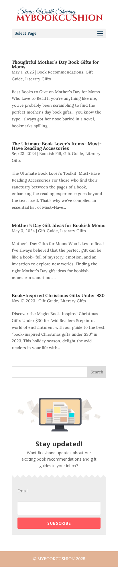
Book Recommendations (60, 72)
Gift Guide (73, 153)
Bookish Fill (50, 153)
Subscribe (59, 523)
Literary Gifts (38, 78)
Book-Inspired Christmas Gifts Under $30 (58, 295)
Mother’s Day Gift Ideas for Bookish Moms (58, 225)
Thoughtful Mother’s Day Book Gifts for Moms (55, 64)
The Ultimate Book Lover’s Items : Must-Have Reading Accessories (57, 146)
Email (22, 491)
